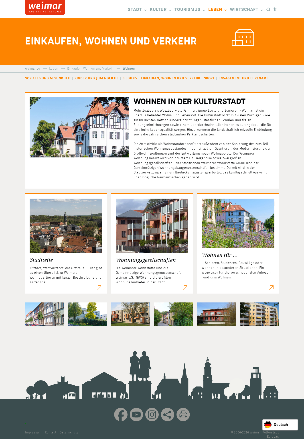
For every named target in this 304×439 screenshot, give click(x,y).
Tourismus (187, 9)
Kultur (158, 9)
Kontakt (50, 432)
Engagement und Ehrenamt (243, 78)
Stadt (135, 9)
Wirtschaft (244, 9)
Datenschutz (69, 432)
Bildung (129, 78)
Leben (215, 9)
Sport (209, 78)
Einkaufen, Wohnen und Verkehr (90, 68)
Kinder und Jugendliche (97, 78)
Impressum (33, 432)
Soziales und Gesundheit (48, 78)
